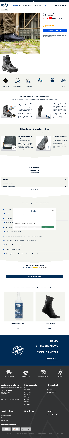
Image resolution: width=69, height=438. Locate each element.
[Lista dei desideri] (56, 5)
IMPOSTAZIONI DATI (59, 433)
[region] (20, 33)
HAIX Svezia (26, 401)
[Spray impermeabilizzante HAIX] (18, 306)
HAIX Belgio (26, 399)
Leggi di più (34, 189)
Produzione (49, 389)
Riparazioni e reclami (5, 419)
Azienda (49, 387)
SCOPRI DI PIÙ (52, 359)
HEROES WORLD (50, 392)
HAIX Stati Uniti (27, 394)
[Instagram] (48, 414)
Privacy (50, 433)
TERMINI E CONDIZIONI (22, 433)
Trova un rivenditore (51, 391)
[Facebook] (52, 414)
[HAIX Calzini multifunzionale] (50, 306)
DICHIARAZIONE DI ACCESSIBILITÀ (34, 436)
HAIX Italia (26, 396)
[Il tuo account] (58, 5)
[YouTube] (56, 414)
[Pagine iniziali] (2, 9)
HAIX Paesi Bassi (27, 397)
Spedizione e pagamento (6, 415)
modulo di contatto (15, 399)
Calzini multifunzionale (50, 323)
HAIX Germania (27, 387)
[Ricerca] (53, 5)
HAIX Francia (26, 391)
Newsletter (29, 411)
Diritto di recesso (4, 420)
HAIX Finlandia (27, 404)
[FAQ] (63, 5)
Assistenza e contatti (5, 414)
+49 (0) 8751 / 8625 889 (6, 390)
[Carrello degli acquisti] (66, 5)
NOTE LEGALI (32, 433)
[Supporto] (61, 5)
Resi (2, 417)
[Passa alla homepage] (4, 5)
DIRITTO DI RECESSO (42, 433)
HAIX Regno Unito (27, 392)
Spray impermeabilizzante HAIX (18, 323)
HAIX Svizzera (27, 389)
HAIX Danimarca (27, 403)
